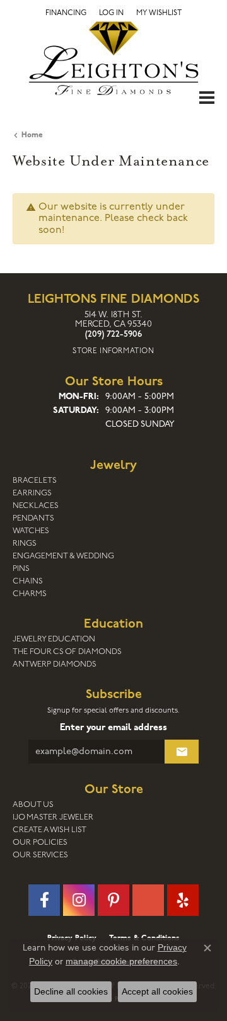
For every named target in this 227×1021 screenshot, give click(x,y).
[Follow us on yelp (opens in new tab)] (183, 900)
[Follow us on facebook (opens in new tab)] (44, 900)
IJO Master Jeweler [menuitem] (53, 817)
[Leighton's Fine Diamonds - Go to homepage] (113, 58)
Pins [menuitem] (21, 569)
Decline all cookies (71, 991)
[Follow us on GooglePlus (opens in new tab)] (148, 900)
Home (32, 135)
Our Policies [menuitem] (40, 842)
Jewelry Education (54, 639)
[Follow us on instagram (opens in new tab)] (79, 900)
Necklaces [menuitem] (36, 506)
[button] (111, 13)
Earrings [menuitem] (32, 493)
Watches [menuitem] (31, 531)
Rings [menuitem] (25, 543)
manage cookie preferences (121, 961)
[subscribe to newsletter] (182, 752)
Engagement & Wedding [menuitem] (63, 556)
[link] (65, 13)
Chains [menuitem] (28, 581)
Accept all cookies (157, 991)
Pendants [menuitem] (33, 518)
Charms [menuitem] (30, 594)
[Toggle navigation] (207, 97)
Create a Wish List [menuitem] (49, 830)
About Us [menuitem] (33, 805)
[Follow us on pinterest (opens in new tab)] (113, 900)
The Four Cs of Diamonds (67, 652)
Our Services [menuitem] (40, 855)
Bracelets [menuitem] (35, 481)
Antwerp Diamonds (54, 664)
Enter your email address (113, 728)
